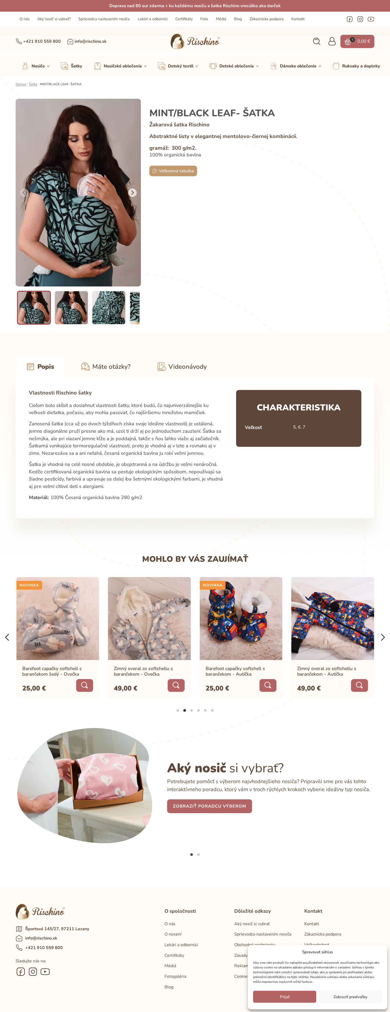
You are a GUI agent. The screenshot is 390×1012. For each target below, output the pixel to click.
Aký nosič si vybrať (252, 924)
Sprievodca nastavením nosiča (104, 19)
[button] (317, 42)
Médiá (221, 19)
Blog (238, 19)
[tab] (177, 710)
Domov (21, 84)
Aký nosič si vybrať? (54, 19)
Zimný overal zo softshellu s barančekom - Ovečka (143, 671)
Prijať (284, 997)
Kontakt (298, 19)
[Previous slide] (24, 192)
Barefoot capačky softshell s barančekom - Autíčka (235, 671)
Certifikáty (184, 19)
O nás (25, 19)
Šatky (33, 84)
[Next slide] (132, 192)
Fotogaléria (175, 976)
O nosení (172, 934)
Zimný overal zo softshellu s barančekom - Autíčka (326, 671)
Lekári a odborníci (153, 19)
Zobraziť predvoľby (350, 997)
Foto (204, 19)
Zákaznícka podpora (267, 19)
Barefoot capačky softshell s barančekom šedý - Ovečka (52, 671)
